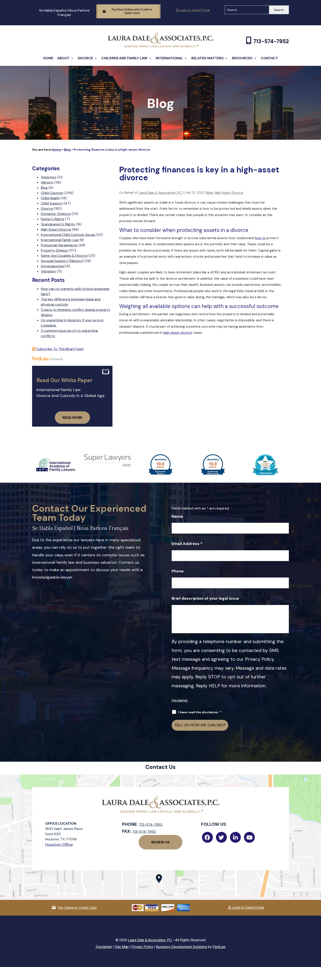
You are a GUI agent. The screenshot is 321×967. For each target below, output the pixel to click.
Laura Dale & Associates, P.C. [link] (160, 193)
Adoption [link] (48, 177)
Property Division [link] (54, 250)
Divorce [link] (85, 58)
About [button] (63, 58)
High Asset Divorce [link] (228, 193)
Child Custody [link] (52, 193)
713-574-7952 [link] (271, 41)
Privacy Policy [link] (142, 947)
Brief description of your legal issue (205, 598)
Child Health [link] (50, 198)
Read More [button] (72, 417)
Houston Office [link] (59, 844)
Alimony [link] (47, 182)
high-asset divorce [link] (177, 332)
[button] (316, 935)
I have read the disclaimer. (199, 712)
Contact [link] (269, 58)
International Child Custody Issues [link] (68, 234)
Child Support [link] (52, 203)
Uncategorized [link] (52, 266)
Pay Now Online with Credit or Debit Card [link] (132, 11)
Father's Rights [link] (52, 219)
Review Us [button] (160, 842)
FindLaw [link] (219, 947)
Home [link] (48, 58)
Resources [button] (242, 58)
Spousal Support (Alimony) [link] (62, 261)
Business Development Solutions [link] (181, 947)
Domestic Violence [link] (56, 213)
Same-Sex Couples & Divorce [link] (64, 255)
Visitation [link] (48, 271)
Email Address (187, 543)
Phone (178, 571)
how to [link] (260, 238)
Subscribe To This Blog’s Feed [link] (59, 349)
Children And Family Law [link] (124, 58)
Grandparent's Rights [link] (58, 224)
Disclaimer (180, 700)
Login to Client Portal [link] (194, 10)
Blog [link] (209, 193)
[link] (160, 46)
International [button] (169, 58)
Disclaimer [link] (104, 947)
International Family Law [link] (60, 240)
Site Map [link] (122, 947)
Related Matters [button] (207, 58)
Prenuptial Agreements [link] (59, 245)
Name (177, 516)
